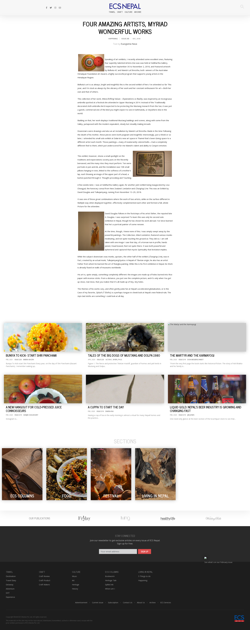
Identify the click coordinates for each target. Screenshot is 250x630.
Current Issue (97, 602)
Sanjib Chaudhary (30, 415)
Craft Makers (44, 584)
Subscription (113, 602)
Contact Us (127, 602)
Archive (137, 12)
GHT (8, 593)
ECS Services (165, 602)
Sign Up (144, 551)
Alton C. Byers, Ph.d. (114, 359)
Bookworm (110, 576)
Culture (128, 12)
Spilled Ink (109, 584)
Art (73, 580)
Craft (120, 12)
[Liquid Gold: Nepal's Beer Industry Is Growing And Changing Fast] (207, 389)
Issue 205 (125, 38)
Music (74, 576)
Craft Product (44, 580)
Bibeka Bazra (28, 359)
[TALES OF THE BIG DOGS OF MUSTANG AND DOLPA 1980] (125, 337)
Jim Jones (190, 415)
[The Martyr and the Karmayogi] (207, 337)
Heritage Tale (110, 580)
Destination (11, 576)
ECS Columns (111, 572)
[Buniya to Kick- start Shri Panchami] (43, 337)
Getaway (9, 584)
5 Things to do (144, 576)
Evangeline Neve (129, 44)
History (75, 588)
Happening (113, 38)
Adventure (10, 588)
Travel (112, 12)
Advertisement (81, 602)
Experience (10, 597)
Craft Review (44, 576)
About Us (141, 602)
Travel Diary (11, 580)
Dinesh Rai (109, 411)
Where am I (110, 588)
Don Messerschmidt (195, 359)
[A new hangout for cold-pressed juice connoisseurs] (43, 389)
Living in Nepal (145, 572)
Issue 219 (182, 359)
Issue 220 (18, 359)
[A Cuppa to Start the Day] (125, 389)
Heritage (75, 584)
